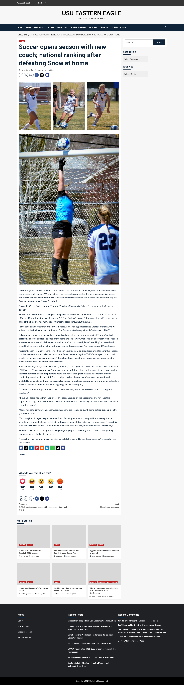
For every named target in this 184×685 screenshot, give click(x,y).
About (103, 27)
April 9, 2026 (35, 556)
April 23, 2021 (48, 70)
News (28, 27)
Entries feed (23, 626)
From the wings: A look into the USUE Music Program (91, 643)
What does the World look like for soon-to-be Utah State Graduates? (90, 636)
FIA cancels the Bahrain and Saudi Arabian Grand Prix (66, 551)
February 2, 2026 (71, 594)
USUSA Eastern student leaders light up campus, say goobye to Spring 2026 (91, 627)
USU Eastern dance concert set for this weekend (68, 589)
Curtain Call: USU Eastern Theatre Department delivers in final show (88, 664)
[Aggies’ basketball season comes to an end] (104, 536)
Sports (51, 27)
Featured (23, 544)
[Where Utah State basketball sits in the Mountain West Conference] (104, 574)
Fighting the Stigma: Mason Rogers (142, 621)
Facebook (38, 3)
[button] (21, 75)
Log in (20, 621)
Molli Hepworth (96, 556)
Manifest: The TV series (135, 641)
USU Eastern (118, 27)
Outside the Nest (78, 27)
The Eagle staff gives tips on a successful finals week (91, 657)
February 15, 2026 (39, 594)
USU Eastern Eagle (91, 13)
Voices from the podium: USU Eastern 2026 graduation (92, 621)
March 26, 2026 (109, 556)
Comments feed (25, 632)
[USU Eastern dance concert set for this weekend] (69, 574)
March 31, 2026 (71, 556)
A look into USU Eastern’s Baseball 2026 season (30, 551)
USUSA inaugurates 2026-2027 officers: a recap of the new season (92, 650)
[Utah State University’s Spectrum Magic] (33, 574)
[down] (107, 27)
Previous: (43, 507)
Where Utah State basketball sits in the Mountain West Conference (103, 590)
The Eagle (38, 70)
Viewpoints (39, 27)
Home (20, 27)
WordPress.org (24, 637)
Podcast (93, 27)
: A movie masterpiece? (143, 636)
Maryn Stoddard (26, 70)
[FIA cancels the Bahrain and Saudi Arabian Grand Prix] (69, 536)
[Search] (165, 27)
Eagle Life (62, 27)
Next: (109, 505)
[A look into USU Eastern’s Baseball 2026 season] (33, 536)
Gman (120, 636)
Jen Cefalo (24, 556)
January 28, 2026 (109, 596)
